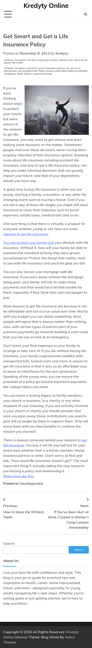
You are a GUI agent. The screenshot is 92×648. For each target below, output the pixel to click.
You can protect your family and (28, 242)
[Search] (85, 14)
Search (8, 543)
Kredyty (62, 53)
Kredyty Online (46, 6)
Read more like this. (18, 476)
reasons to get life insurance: (26, 234)
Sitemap (21, 637)
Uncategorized (31, 483)
